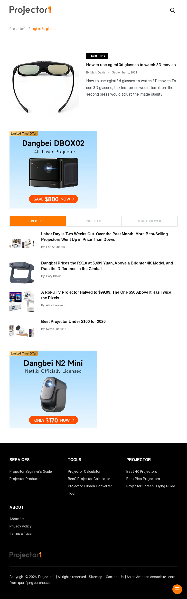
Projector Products (24, 479)
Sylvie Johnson (56, 329)
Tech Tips (97, 55)
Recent (37, 221)
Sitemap (95, 577)
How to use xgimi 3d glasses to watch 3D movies (131, 65)
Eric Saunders (55, 247)
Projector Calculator (84, 471)
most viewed (149, 221)
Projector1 (46, 577)
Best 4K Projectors (141, 471)
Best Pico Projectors (143, 479)
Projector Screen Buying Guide (150, 486)
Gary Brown (54, 276)
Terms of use (20, 533)
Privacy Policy (20, 526)
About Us (17, 519)
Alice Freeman (55, 305)
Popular (93, 221)
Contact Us (115, 577)
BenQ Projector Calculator (89, 479)
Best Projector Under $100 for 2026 (73, 321)
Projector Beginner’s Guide (30, 471)
